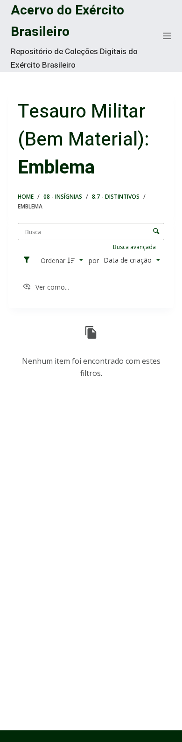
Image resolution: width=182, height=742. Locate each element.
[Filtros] (29, 260)
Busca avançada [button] (135, 247)
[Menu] (167, 36)
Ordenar (53, 260)
